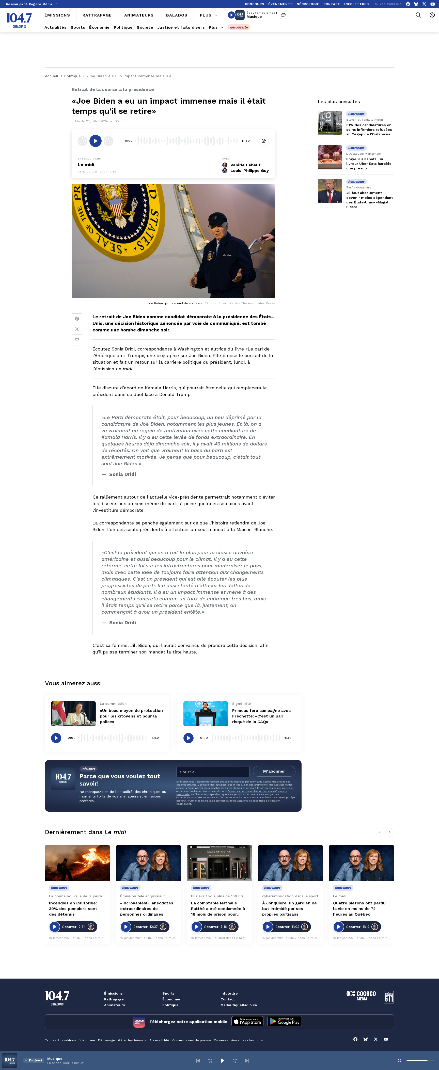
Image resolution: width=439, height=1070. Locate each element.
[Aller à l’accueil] (19, 20)
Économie (171, 999)
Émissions (113, 993)
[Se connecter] (432, 15)
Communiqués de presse (191, 1040)
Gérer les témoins (132, 1040)
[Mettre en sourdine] (398, 1060)
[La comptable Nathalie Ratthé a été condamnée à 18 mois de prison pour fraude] (219, 863)
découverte (239, 27)
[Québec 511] (389, 1002)
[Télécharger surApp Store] (247, 1021)
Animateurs (114, 1005)
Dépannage (106, 1040)
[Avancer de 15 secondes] (108, 141)
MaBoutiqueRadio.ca (239, 1005)
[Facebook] (408, 4)
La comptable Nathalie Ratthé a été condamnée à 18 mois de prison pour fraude (218, 909)
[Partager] (264, 141)
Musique (254, 16)
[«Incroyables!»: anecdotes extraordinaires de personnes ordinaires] (148, 863)
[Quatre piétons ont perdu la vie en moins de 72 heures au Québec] (361, 863)
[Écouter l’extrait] (95, 141)
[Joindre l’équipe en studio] (283, 15)
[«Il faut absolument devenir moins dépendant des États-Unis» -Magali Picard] (330, 191)
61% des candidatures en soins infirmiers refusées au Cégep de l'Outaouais (369, 129)
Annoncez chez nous (247, 1040)
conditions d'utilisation (266, 800)
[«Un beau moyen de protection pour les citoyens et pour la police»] (73, 713)
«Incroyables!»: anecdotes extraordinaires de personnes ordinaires (146, 909)
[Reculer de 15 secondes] (82, 141)
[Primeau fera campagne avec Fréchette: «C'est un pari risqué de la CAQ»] (205, 713)
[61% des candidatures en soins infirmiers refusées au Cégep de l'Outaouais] (330, 123)
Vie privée (87, 1040)
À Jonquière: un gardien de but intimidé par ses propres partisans (289, 909)
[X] (424, 4)
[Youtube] (432, 4)
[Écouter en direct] (231, 15)
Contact (228, 999)
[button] (198, 1061)
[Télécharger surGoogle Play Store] (285, 1021)
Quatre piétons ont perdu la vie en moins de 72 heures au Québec (359, 909)
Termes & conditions (60, 1040)
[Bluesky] (416, 4)
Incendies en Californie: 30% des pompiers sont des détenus (73, 909)
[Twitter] (77, 329)
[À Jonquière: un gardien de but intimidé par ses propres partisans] (290, 863)
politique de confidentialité (216, 800)
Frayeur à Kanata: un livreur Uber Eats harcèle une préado (368, 163)
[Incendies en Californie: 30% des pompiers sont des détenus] (77, 863)
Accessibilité (159, 1040)
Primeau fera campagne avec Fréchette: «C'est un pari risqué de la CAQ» (261, 716)
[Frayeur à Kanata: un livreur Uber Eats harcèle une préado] (330, 157)
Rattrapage (114, 999)
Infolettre (229, 993)
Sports (168, 993)
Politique (170, 1005)
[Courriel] (77, 340)
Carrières (221, 1040)
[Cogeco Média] (361, 999)
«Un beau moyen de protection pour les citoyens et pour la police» (131, 716)
